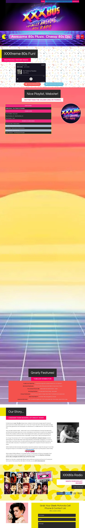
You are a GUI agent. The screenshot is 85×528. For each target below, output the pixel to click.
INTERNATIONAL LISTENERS (55, 84)
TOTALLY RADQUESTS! (33, 84)
